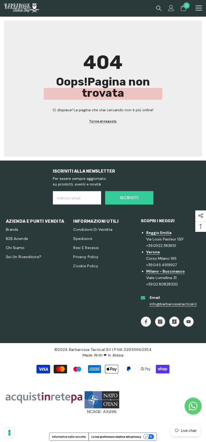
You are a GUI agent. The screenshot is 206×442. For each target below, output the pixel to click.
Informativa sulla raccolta (69, 436)
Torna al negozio (103, 121)
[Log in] (171, 8)
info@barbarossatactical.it (173, 304)
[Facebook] (146, 322)
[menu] (199, 8)
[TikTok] (174, 322)
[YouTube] (188, 322)
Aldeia (118, 355)
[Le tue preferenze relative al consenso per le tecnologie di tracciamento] (9, 433)
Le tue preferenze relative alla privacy (116, 436)
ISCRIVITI (129, 197)
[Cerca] (159, 8)
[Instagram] (160, 322)
